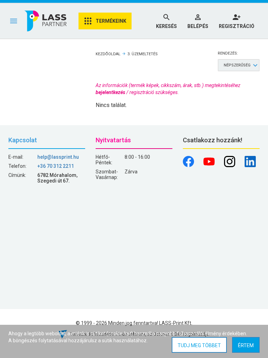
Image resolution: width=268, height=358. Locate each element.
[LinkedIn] (250, 165)
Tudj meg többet (199, 345)
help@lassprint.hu (58, 157)
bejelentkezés (110, 92)
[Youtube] (209, 165)
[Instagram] (230, 165)
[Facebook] (189, 165)
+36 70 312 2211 (55, 166)
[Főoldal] (46, 20)
